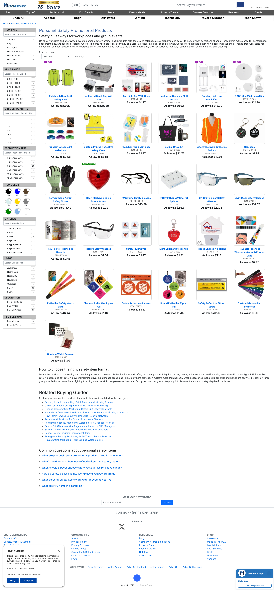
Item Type (10, 29)
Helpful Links (13, 316)
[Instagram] (141, 528)
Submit (167, 502)
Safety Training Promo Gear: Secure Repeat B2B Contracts (76, 429)
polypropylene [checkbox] (20, 244)
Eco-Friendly (86, 12)
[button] (137, 578)
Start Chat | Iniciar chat (255, 586)
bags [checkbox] (20, 43)
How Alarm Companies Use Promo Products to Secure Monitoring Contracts (86, 412)
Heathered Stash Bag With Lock (99, 98)
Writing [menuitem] (140, 18)
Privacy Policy (79, 541)
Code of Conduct (80, 555)
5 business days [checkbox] (20, 166)
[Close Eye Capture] (269, 573)
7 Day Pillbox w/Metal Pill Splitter (174, 199)
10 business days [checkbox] (20, 174)
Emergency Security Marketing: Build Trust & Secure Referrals (78, 436)
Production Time (15, 148)
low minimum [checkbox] (20, 321)
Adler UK (173, 567)
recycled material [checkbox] (20, 252)
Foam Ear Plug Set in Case (136, 146)
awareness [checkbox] (20, 268)
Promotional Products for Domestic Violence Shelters (74, 419)
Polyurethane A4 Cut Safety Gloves (61, 199)
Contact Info (10, 538)
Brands (258, 12)
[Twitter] (121, 528)
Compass (249, 146)
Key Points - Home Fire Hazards (61, 250)
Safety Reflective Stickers (136, 303)
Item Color (11, 184)
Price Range (12, 69)
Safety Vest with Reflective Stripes (212, 148)
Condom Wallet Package (60, 354)
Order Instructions (13, 545)
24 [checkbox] (20, 122)
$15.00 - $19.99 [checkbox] (20, 103)
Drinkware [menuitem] (108, 18)
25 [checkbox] (20, 126)
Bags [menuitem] (77, 18)
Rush (8, 12)
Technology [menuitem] (172, 18)
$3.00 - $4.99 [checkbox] (20, 91)
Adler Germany (95, 567)
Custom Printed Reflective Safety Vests (99, 148)
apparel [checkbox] (20, 39)
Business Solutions (203, 12)
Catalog (143, 552)
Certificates (145, 555)
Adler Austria (115, 567)
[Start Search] (240, 4)
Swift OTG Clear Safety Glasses (212, 199)
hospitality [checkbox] (20, 276)
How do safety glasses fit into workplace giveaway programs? (79, 473)
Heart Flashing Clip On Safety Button (98, 199)
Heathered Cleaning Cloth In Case (174, 98)
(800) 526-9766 (145, 513)
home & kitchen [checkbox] (20, 55)
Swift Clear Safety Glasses (249, 197)
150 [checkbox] (20, 142)
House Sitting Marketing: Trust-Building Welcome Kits (74, 439)
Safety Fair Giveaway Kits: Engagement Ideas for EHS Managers (79, 426)
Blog (141, 538)
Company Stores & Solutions (154, 541)
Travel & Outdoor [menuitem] (212, 18)
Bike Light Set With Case (136, 96)
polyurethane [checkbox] (20, 248)
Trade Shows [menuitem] (252, 18)
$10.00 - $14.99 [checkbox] (20, 99)
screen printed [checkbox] (20, 310)
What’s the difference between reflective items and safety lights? (81, 461)
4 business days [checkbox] (20, 162)
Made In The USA (216, 541)
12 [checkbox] (20, 118)
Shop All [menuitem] (18, 18)
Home (5, 23)
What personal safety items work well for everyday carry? (76, 479)
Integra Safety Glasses (98, 248)
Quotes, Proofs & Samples (17, 541)
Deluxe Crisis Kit (174, 146)
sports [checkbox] (20, 292)
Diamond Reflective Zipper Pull (98, 305)
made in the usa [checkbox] (20, 325)
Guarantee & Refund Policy (85, 552)
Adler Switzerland (136, 567)
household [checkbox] (20, 59)
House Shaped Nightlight (212, 248)
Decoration (12, 297)
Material (10, 218)
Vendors (211, 558)
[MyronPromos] (15, 5)
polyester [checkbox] (20, 240)
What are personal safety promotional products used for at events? (82, 455)
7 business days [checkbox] (20, 170)
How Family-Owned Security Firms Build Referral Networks (76, 415)
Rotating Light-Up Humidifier (212, 98)
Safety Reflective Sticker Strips (212, 305)
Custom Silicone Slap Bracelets (250, 305)
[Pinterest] (135, 528)
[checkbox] (8, 191)
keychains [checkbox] (20, 63)
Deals (111, 12)
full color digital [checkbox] (20, 302)
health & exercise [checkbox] (20, 51)
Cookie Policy (78, 548)
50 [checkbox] (20, 130)
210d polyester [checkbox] (20, 228)
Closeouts (212, 538)
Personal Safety (28, 23)
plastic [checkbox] (20, 236)
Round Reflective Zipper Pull (174, 305)
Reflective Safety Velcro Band (61, 305)
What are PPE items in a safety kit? (62, 485)
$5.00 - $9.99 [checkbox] (20, 95)
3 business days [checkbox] (20, 158)
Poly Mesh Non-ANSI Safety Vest (61, 98)
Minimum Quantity (16, 108)
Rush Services (214, 548)
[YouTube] (153, 528)
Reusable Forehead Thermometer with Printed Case (249, 252)
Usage (8, 258)
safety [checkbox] (20, 288)
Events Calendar (148, 548)
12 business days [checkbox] (20, 178)
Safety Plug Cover (136, 248)
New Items (233, 12)
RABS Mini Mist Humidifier (249, 96)
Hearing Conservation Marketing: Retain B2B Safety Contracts (78, 409)
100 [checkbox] (20, 134)
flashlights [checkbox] (20, 47)
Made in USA (57, 12)
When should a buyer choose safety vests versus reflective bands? (82, 467)
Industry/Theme (169, 12)
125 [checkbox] (20, 138)
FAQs (74, 558)
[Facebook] (128, 528)
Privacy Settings (80, 545)
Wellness (15, 23)
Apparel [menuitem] (49, 18)
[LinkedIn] (147, 528)
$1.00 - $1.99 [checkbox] (20, 83)
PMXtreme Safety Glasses (136, 197)
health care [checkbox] (20, 272)
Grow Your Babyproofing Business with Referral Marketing (76, 405)
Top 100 (30, 12)
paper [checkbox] (20, 232)
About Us (76, 538)
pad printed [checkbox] (20, 306)
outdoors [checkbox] (20, 284)
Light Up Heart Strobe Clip (174, 248)
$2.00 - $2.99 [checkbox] (20, 87)
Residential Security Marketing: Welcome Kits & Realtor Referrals (79, 422)
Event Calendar (137, 12)
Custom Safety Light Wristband (61, 148)
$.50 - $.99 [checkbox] (20, 79)
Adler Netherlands (192, 567)
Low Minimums (215, 545)
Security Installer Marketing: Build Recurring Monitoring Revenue (79, 402)
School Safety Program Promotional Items (67, 433)
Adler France (157, 567)
